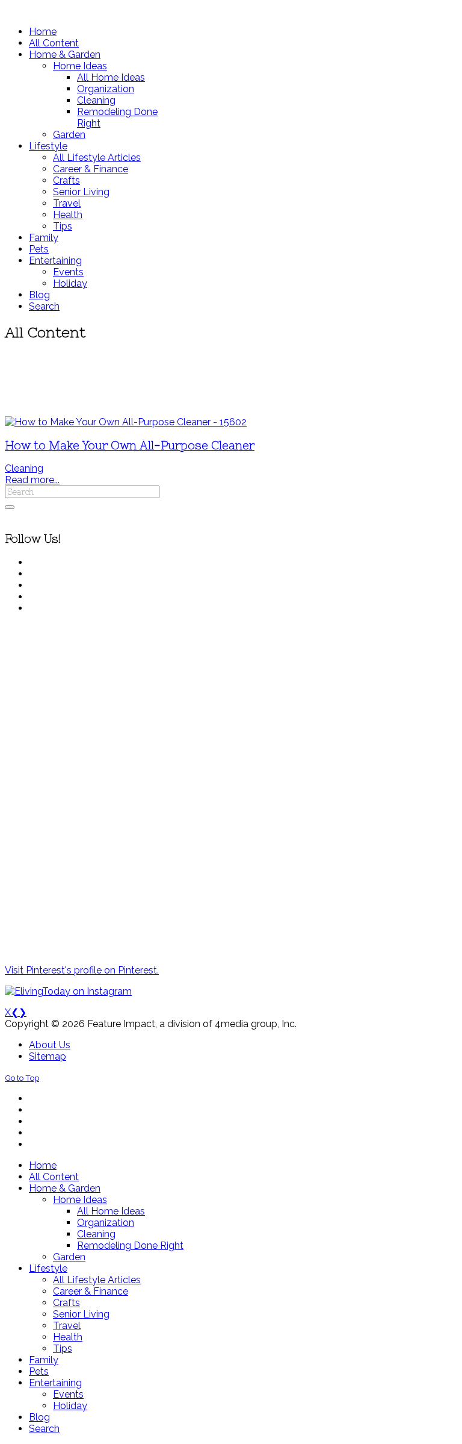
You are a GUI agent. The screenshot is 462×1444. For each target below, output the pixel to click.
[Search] (9, 507)
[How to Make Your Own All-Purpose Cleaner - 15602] (126, 422)
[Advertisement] (231, 379)
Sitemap (47, 1056)
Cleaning (24, 468)
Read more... (32, 480)
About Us (49, 1045)
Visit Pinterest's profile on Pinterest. (82, 970)
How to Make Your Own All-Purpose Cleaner (129, 445)
